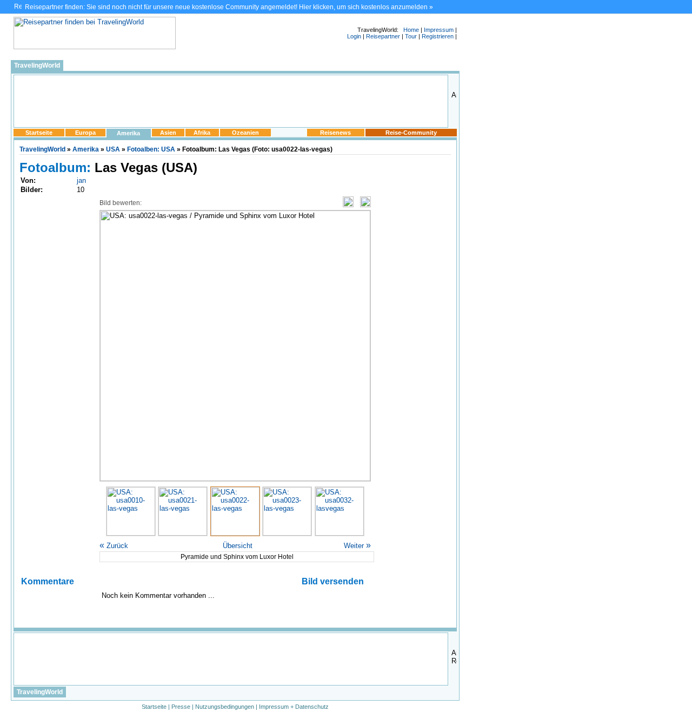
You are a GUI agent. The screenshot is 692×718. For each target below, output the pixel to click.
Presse (180, 706)
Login (354, 36)
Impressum (439, 30)
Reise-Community (411, 132)
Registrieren (438, 36)
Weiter (357, 546)
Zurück (113, 546)
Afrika (202, 132)
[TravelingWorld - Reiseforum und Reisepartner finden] (95, 47)
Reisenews (335, 132)
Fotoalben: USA (151, 149)
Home (411, 30)
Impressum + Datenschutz (294, 706)
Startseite (38, 132)
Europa (85, 132)
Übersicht (237, 546)
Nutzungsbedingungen (224, 706)
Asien (168, 132)
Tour (411, 36)
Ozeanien (245, 132)
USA (113, 149)
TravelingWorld (37, 65)
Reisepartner (383, 36)
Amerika (128, 133)
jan (81, 180)
